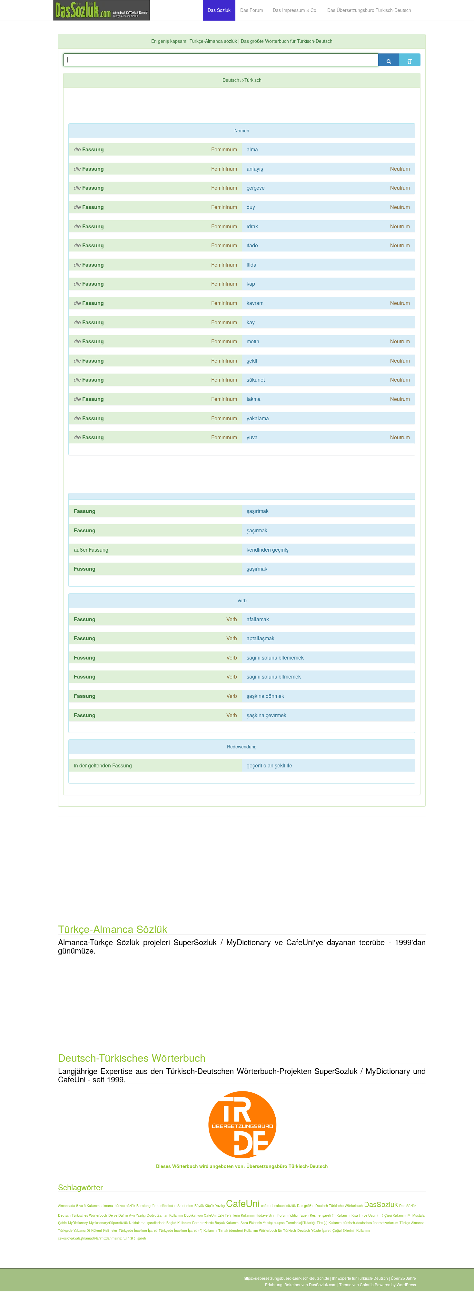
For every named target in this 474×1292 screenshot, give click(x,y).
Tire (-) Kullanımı (329, 1222)
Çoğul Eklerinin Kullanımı (351, 1230)
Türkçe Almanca (412, 1222)
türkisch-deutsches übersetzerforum (370, 1222)
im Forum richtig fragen (291, 1215)
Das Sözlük (407, 1205)
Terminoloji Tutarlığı (300, 1222)
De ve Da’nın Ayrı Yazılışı (126, 1215)
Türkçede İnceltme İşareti (138, 1230)
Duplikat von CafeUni (200, 1215)
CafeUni (243, 1203)
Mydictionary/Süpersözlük (108, 1222)
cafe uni (267, 1205)
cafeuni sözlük (285, 1205)
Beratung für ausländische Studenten (164, 1205)
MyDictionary (78, 1222)
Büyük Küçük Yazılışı (209, 1205)
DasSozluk (381, 1204)
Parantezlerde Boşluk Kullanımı (215, 1222)
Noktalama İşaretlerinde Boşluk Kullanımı (160, 1222)
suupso (279, 1222)
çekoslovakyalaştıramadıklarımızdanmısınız (90, 1238)
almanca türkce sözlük (118, 1205)
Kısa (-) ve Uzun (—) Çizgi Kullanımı (378, 1215)
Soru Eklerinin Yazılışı (256, 1222)
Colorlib (367, 1284)
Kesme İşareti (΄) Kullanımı (330, 1215)
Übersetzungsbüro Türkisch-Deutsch (287, 1166)
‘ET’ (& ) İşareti (134, 1238)
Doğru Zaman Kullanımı (165, 1215)
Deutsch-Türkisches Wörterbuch (82, 1215)
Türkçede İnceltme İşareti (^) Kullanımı (188, 1230)
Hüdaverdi (264, 1215)
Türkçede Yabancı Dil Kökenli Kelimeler (87, 1230)
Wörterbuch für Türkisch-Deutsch (284, 1230)
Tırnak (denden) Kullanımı (238, 1230)
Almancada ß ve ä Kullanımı (79, 1205)
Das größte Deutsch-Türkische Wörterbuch (330, 1205)
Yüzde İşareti (321, 1230)
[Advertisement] (224, 106)
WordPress (406, 1284)
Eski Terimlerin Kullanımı (236, 1215)
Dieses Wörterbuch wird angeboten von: (200, 1166)
